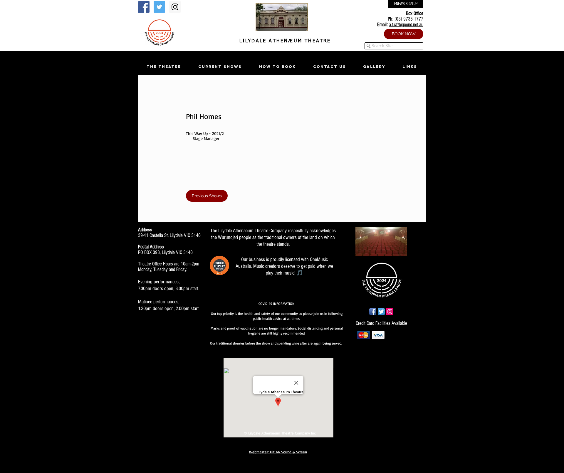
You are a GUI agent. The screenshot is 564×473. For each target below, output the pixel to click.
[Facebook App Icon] (372, 311)
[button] (163, 66)
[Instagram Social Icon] (175, 7)
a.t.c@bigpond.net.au (406, 24)
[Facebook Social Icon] (144, 7)
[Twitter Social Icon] (159, 7)
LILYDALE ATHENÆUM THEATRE (284, 41)
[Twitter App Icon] (381, 311)
